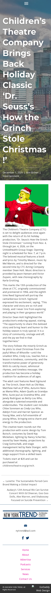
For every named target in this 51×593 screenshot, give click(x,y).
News (25, 574)
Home (25, 549)
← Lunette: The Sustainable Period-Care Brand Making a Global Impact (25, 482)
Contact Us (25, 578)
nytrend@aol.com (25, 530)
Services (25, 569)
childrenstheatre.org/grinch (18, 465)
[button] (26, 3)
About (25, 554)
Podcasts (25, 564)
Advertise (25, 559)
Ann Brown (32, 172)
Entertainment (11, 176)
